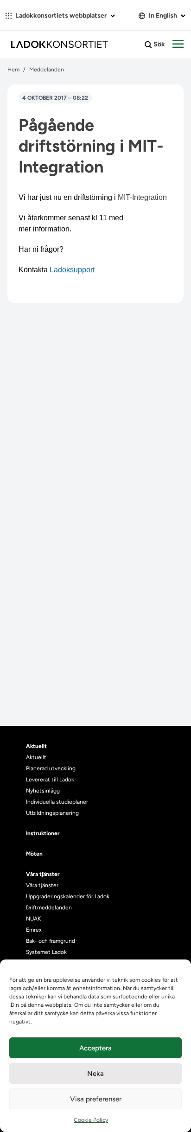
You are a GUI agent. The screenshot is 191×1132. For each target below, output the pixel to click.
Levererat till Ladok (50, 779)
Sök (158, 44)
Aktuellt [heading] (36, 746)
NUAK (33, 918)
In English (163, 15)
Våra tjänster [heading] (43, 874)
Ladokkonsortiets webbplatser (61, 15)
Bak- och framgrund (50, 941)
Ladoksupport (72, 270)
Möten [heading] (34, 854)
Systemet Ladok (46, 952)
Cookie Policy (91, 1120)
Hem (13, 69)
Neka (95, 1073)
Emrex (34, 930)
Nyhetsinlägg (43, 790)
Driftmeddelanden (49, 907)
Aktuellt (36, 757)
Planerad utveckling (51, 768)
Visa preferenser (95, 1099)
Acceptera (95, 1048)
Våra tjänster (42, 885)
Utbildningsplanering (52, 813)
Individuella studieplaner (57, 802)
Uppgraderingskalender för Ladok (67, 896)
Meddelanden (46, 69)
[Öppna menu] (178, 44)
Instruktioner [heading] (43, 833)
